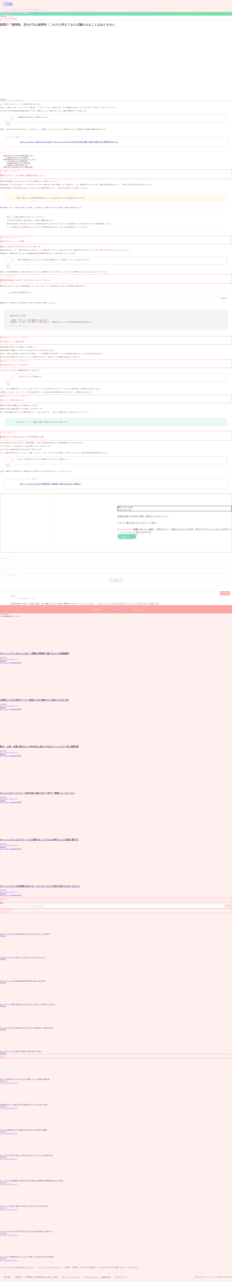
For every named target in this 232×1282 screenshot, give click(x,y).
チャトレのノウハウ (9, 16)
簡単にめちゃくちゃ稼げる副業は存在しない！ (19, 155)
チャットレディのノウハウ (8, 18)
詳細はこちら (6, 14)
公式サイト (125, 536)
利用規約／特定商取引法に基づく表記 (41, 1277)
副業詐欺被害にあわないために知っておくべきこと (20, 159)
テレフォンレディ (9, 43)
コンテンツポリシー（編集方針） (97, 1277)
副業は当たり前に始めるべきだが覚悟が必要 (18, 167)
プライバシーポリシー (70, 1277)
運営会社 (7, 1277)
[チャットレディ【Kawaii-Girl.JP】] (7, 7)
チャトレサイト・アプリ (12, 32)
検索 (1, 903)
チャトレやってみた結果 (12, 36)
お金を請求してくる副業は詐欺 (17, 161)
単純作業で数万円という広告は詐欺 (18, 163)
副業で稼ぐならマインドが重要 (17, 157)
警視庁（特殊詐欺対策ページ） (22, 325)
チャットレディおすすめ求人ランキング (17, 1267)
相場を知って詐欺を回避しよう (17, 165)
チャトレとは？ (9, 30)
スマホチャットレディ (9, 20)
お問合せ (18, 1277)
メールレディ (7, 21)
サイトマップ (121, 1277)
